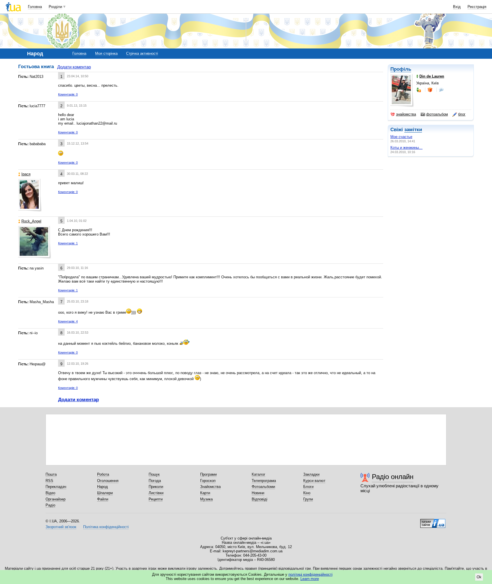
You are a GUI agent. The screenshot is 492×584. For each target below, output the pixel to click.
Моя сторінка (106, 53)
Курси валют (314, 480)
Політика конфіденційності (106, 527)
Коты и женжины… (406, 147)
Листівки (156, 493)
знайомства (406, 114)
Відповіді (259, 499)
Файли (102, 499)
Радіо (50, 505)
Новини (258, 493)
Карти (205, 493)
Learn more (309, 579)
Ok (479, 577)
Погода (155, 480)
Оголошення (107, 480)
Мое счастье (401, 137)
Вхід (457, 7)
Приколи (156, 486)
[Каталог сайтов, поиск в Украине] (432, 521)
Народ (102, 486)
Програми (208, 474)
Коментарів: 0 (68, 94)
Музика (206, 499)
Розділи (55, 7)
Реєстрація (477, 7)
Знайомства (210, 486)
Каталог (258, 474)
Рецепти (156, 499)
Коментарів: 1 (68, 243)
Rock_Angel (31, 221)
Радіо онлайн (392, 476)
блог (462, 114)
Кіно (306, 493)
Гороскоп (208, 480)
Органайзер (55, 499)
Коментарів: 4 (68, 321)
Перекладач (56, 486)
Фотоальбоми (263, 486)
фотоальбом (437, 114)
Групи (308, 499)
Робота (103, 474)
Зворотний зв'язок (61, 527)
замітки (413, 129)
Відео (50, 493)
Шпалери (105, 493)
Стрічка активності (142, 53)
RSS (49, 480)
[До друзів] (419, 90)
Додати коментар (74, 66)
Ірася (25, 174)
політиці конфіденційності (310, 574)
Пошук (154, 474)
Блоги (308, 486)
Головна (35, 7)
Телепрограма (264, 480)
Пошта (51, 474)
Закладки (311, 474)
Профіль (400, 69)
